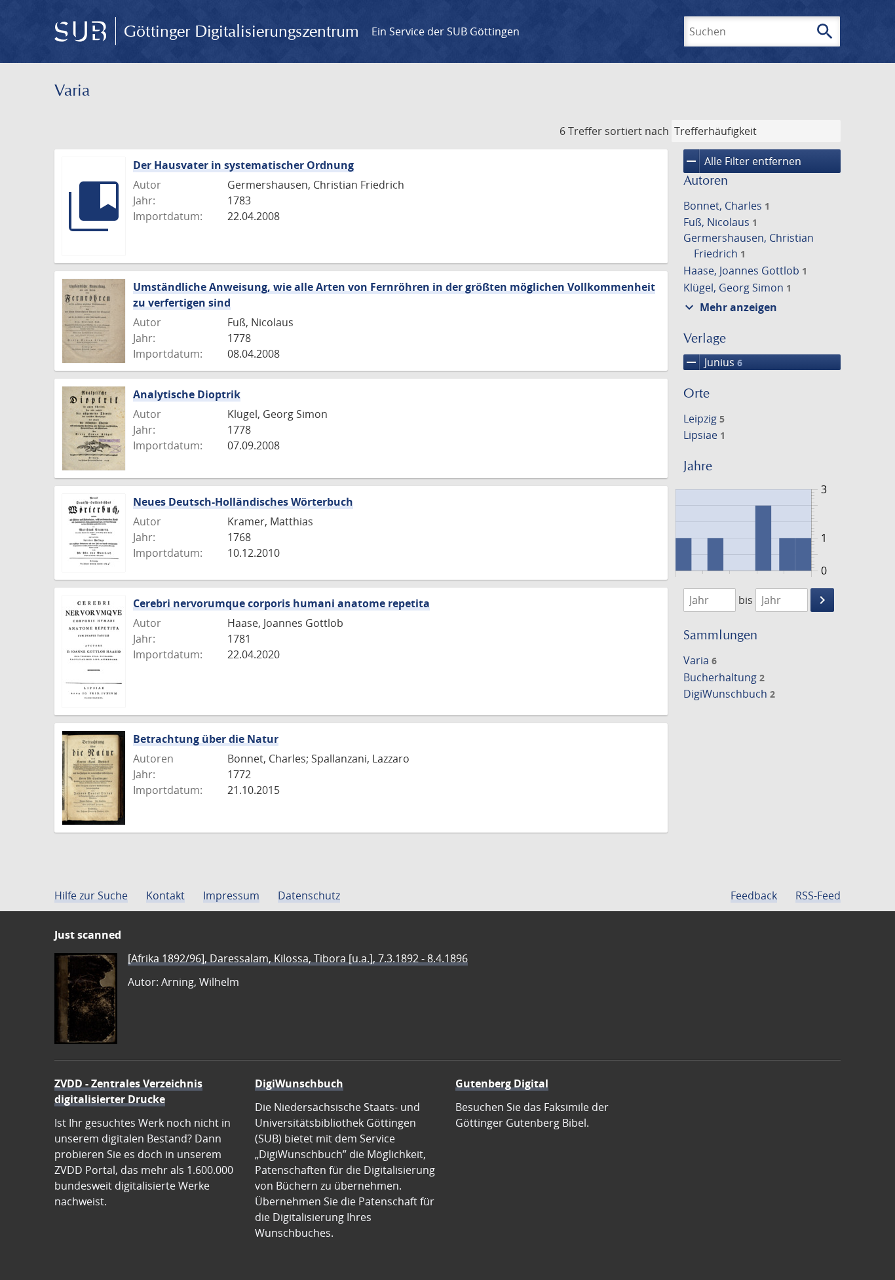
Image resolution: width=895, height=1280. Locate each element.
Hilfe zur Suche (91, 895)
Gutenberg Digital (501, 1083)
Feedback (754, 895)
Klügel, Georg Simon (737, 287)
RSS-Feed (818, 895)
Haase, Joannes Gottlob (745, 270)
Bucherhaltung (724, 677)
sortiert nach (637, 131)
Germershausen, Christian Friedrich (748, 246)
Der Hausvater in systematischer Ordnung (243, 165)
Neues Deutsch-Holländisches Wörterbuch (243, 502)
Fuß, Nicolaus (720, 222)
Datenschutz (309, 895)
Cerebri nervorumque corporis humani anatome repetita (281, 603)
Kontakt (165, 895)
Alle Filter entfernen (742, 161)
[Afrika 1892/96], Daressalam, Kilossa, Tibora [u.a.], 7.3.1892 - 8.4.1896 (298, 958)
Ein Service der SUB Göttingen (445, 31)
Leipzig (704, 418)
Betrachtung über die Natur (205, 739)
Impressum (231, 895)
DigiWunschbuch (729, 694)
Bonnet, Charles (726, 205)
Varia (700, 660)
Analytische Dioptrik (186, 394)
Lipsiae (704, 435)
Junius (712, 362)
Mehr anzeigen (729, 307)
